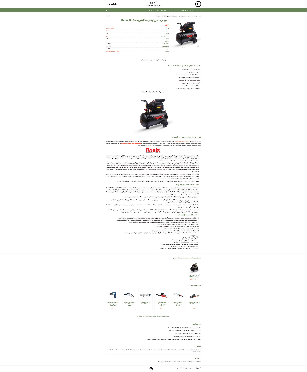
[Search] (106, 10)
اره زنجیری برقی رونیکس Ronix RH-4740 (194, 303)
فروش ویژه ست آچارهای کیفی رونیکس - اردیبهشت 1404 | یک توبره (184, 340)
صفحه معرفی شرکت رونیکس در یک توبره (131, 143)
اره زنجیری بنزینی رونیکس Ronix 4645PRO (162, 304)
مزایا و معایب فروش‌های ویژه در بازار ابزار (156, 340)
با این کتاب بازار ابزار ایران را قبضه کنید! (184, 334)
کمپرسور (189, 16)
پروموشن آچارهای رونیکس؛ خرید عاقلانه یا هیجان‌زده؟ (180, 328)
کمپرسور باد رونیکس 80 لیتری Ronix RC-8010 (194, 276)
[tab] (163, 59)
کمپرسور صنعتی (182, 16)
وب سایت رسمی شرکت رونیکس (181, 141)
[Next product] (106, 16)
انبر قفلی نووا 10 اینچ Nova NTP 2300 (145, 303)
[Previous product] (110, 16)
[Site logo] (198, 4)
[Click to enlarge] (198, 46)
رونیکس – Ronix (110, 28)
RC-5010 (108, 31)
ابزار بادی (195, 16)
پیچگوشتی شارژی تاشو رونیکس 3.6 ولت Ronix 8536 (112, 304)
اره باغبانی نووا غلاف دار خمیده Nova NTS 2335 (129, 304)
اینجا (198, 351)
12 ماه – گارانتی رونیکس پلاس (112, 51)
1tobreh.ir (197, 334)
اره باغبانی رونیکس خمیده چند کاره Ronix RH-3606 (178, 304)
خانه (200, 16)
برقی (107, 36)
